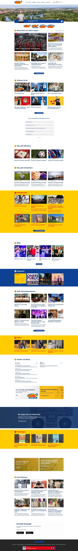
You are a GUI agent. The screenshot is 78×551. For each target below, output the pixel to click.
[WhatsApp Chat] (62, 21)
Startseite (26, 2)
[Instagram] (38, 542)
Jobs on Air (48, 2)
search (62, 2)
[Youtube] (40, 542)
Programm (34, 2)
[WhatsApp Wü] (43, 542)
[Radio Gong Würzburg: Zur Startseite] (18, 2)
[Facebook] (35, 542)
